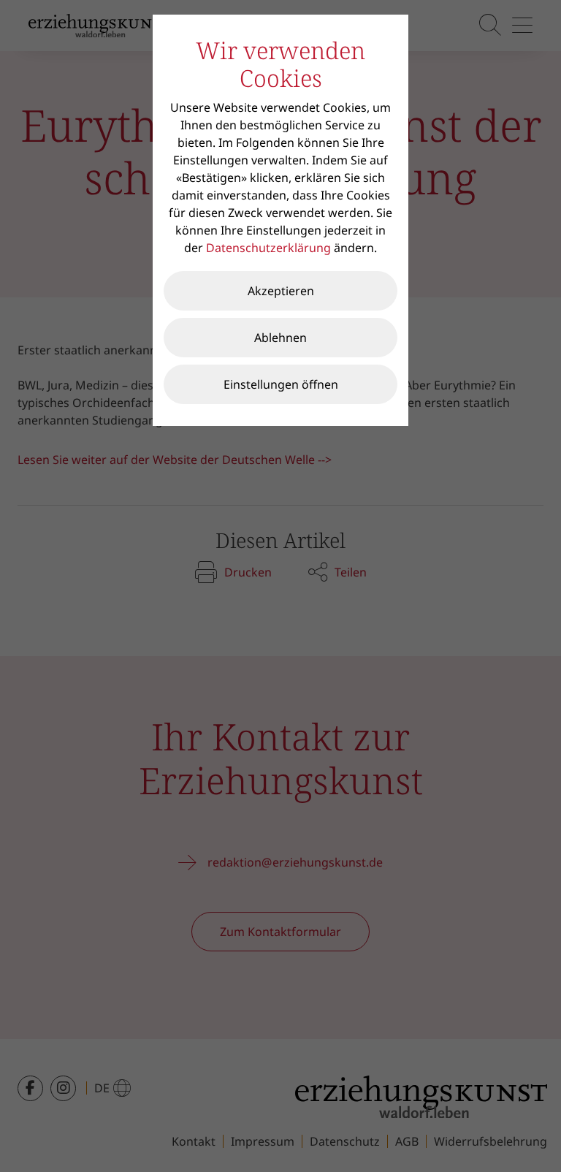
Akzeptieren (281, 291)
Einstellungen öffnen (281, 384)
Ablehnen (280, 338)
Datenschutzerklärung (268, 248)
